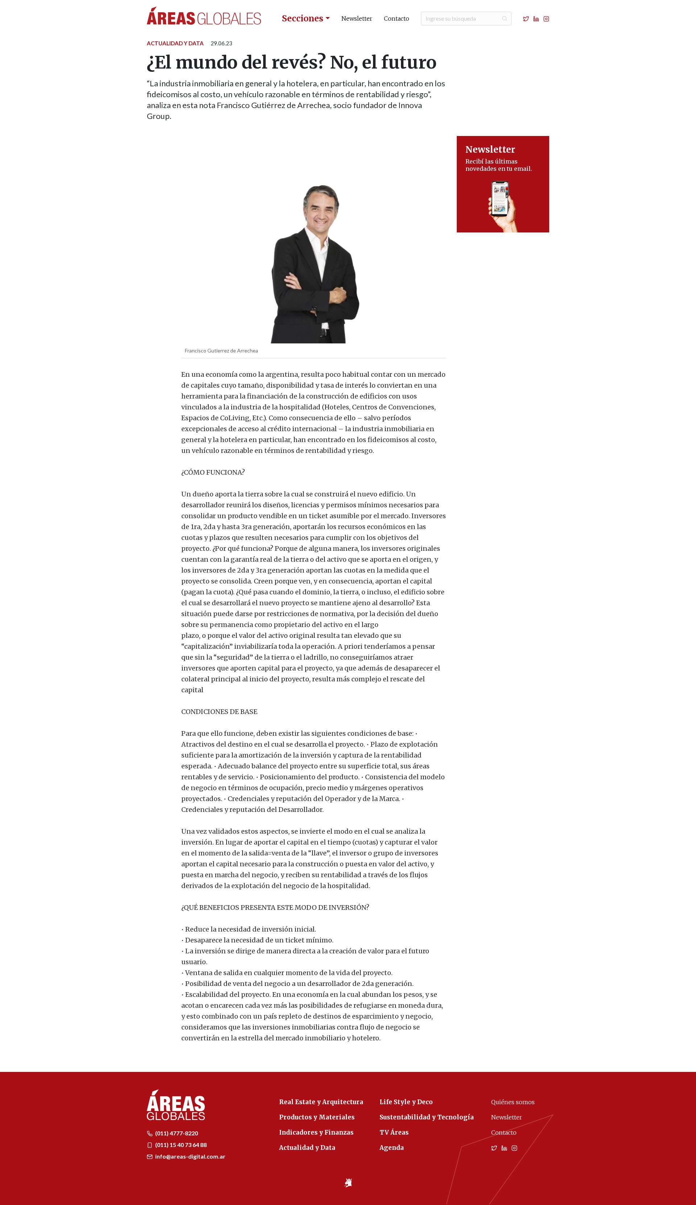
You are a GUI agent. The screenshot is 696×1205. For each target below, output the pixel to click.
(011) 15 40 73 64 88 (180, 1144)
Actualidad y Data (175, 43)
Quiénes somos (513, 1102)
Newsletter (356, 18)
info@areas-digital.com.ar (189, 1156)
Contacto (396, 18)
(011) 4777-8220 (176, 1133)
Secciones (302, 18)
